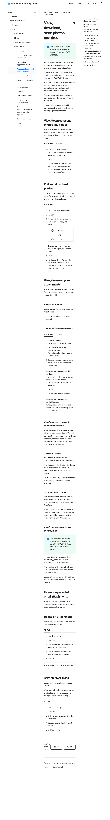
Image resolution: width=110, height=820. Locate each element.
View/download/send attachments (90, 31)
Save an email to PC (90, 65)
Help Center (48, 12)
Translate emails (57, 767)
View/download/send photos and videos (90, 20)
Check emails (48, 14)
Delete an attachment (91, 62)
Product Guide (60, 12)
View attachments (91, 35)
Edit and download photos (89, 25)
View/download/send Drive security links (93, 52)
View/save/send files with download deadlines (92, 46)
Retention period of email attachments (92, 58)
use (64, 607)
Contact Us (90, 3)
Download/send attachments (90, 39)
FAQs (79, 3)
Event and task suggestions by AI (63, 763)
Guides (71, 3)
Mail (69, 12)
